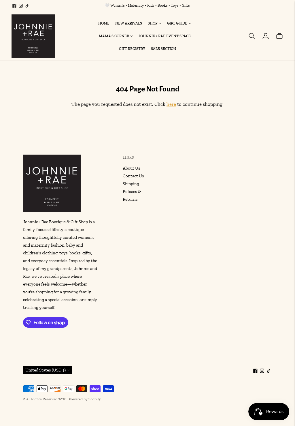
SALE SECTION (163, 48)
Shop (153, 23)
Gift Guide (177, 23)
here (171, 104)
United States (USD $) (45, 370)
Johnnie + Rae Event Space (165, 36)
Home (103, 23)
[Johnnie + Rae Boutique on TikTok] (27, 6)
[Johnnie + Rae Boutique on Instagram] (21, 6)
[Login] (266, 36)
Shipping (131, 183)
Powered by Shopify (85, 399)
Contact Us (133, 176)
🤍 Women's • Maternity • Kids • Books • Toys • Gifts (147, 5)
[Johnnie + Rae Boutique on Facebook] (14, 6)
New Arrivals (128, 23)
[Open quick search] (252, 36)
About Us (131, 168)
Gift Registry (132, 48)
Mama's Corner (114, 36)
